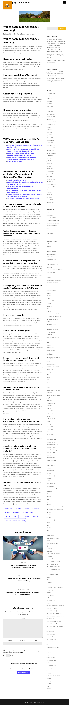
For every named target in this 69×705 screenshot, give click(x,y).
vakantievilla (50, 637)
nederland (49, 491)
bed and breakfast (52, 241)
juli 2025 (49, 127)
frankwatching (51, 332)
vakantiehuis (50, 618)
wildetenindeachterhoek (53, 676)
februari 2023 (50, 202)
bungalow (49, 267)
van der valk (50, 642)
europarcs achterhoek (53, 314)
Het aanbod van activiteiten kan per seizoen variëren (23, 198)
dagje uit (49, 303)
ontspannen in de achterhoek (55, 509)
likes (48, 431)
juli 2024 (49, 158)
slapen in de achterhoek (53, 553)
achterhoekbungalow (53, 223)
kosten (48, 416)
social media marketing (53, 569)
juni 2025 (49, 129)
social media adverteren (53, 561)
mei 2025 (49, 132)
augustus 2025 (51, 124)
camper (49, 277)
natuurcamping (51, 483)
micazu (49, 468)
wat (48, 663)
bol (47, 262)
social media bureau (52, 564)
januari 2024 (50, 174)
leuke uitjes (50, 429)
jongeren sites (51, 403)
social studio (50, 572)
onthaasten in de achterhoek (55, 507)
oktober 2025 (50, 119)
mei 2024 (49, 163)
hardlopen (49, 372)
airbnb (48, 231)
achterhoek (19, 509)
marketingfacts (51, 452)
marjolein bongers (52, 439)
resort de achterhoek (52, 543)
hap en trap (50, 369)
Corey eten (50, 78)
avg (48, 238)
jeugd (48, 398)
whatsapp (49, 668)
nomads (49, 496)
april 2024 (49, 166)
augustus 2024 (51, 155)
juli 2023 (49, 189)
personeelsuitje (51, 520)
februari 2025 (50, 140)
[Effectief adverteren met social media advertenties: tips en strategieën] (23, 547)
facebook (49, 321)
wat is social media (52, 665)
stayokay (49, 582)
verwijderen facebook (53, 647)
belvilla (49, 246)
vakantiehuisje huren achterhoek (56, 626)
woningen (49, 681)
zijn (48, 686)
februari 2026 (50, 109)
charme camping (51, 290)
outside (49, 517)
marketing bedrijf (52, 442)
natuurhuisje (50, 486)
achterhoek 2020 (51, 218)
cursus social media (52, 301)
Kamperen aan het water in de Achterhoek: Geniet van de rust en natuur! (56, 55)
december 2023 (51, 176)
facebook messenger (52, 329)
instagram (50, 393)
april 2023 (49, 197)
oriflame (49, 512)
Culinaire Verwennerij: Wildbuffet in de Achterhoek (56, 61)
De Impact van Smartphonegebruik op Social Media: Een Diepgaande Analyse (23, 580)
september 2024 (51, 153)
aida (48, 228)
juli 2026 (49, 96)
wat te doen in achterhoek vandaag (15, 520)
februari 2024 (50, 171)
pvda (48, 530)
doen (48, 308)
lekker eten (8, 516)
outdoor (49, 515)
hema (48, 377)
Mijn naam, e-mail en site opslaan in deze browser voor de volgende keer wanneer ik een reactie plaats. (22, 651)
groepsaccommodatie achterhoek (53, 353)
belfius (48, 244)
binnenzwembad (51, 254)
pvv (47, 533)
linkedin (49, 437)
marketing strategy (52, 450)
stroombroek (50, 585)
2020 (48, 212)
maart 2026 (50, 106)
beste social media (52, 249)
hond (48, 382)
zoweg (48, 694)
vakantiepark (50, 631)
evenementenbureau (52, 319)
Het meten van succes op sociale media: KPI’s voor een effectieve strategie (23, 593)
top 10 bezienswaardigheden (55, 587)
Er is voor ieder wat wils (14, 161)
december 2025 (51, 114)
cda (47, 285)
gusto (48, 361)
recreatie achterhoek (52, 538)
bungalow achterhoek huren (55, 270)
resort (48, 541)
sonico (48, 577)
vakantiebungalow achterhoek (55, 616)
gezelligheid (16, 512)
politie (48, 522)
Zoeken (49, 26)
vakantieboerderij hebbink (54, 613)
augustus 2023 (51, 187)
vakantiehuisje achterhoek (54, 624)
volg (48, 655)
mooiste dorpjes (51, 476)
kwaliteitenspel (51, 418)
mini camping (50, 470)
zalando (49, 683)
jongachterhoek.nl (21, 2)
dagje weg (49, 306)
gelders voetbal (51, 340)
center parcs (50, 288)
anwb (48, 236)
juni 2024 (49, 161)
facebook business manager (55, 327)
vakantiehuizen (51, 629)
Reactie (23, 618)
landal (48, 421)
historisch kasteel (28, 512)
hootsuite (49, 385)
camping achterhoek (52, 283)
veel (48, 644)
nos (48, 499)
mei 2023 (49, 194)
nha (48, 494)
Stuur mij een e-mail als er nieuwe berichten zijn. (23, 669)
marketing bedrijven (52, 444)
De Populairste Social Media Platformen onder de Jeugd (54, 50)
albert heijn (50, 233)
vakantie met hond (52, 608)
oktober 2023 (50, 181)
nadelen (49, 481)
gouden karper (51, 350)
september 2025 (51, 122)
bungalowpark (51, 272)
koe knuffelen (50, 411)
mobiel (49, 473)
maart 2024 (50, 168)
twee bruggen (50, 595)
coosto (48, 298)
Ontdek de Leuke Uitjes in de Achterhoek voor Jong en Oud (56, 73)
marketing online (51, 447)
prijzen (49, 528)
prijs (48, 525)
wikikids (49, 673)
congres (49, 293)
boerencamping (51, 259)
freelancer (49, 334)
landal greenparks (52, 424)
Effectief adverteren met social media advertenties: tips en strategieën (23, 566)
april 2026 (49, 104)
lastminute (50, 426)
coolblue (49, 296)
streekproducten (25, 516)
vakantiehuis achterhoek (54, 621)
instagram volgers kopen (54, 395)
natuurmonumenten (52, 489)
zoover (48, 689)
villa (48, 650)
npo (48, 502)
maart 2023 (50, 200)
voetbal (49, 652)
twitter (48, 598)
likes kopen (50, 434)
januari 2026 (50, 111)
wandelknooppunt (52, 660)
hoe (48, 380)
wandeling (36, 516)
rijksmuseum (50, 546)
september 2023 (51, 184)
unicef (48, 603)
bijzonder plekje (51, 251)
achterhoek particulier (53, 220)
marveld (49, 455)
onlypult (49, 504)
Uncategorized (9, 509)
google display (51, 347)
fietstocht (7, 512)
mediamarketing (51, 460)
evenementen (35, 509)
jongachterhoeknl (10, 34)
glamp (48, 342)
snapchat (49, 556)
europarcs (49, 311)
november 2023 (51, 179)
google (49, 345)
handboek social (51, 364)
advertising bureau (52, 225)
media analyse (51, 457)
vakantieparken (51, 634)
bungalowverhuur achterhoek (55, 275)
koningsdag (50, 413)
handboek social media (53, 367)
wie (47, 670)
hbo (48, 374)
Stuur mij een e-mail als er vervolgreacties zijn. (24, 663)
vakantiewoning (51, 639)
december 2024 (51, 145)
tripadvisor (50, 590)
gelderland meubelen (53, 337)
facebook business (52, 324)
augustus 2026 (51, 93)
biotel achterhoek (52, 257)
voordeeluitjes (51, 657)
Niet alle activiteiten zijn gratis (16, 180)
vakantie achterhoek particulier (55, 605)
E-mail (22, 640)
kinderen (49, 405)
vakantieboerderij (52, 611)
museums (49, 478)
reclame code (50, 535)
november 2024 (51, 148)
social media (50, 559)
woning (49, 678)
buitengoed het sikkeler (53, 264)
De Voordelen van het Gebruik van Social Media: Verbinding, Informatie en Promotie (56, 45)
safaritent (49, 551)
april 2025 (49, 135)
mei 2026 (49, 101)
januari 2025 (50, 142)
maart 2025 (50, 137)
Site (36, 640)
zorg (48, 691)
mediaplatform (51, 465)
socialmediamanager (53, 574)
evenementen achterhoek (54, 316)
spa (48, 579)
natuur (16, 516)
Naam (10, 640)
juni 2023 (49, 192)
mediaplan (50, 463)
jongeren (49, 400)
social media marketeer (53, 566)
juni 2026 (49, 98)
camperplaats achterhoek (54, 280)
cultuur (27, 509)
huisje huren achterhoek (53, 390)
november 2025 (51, 117)
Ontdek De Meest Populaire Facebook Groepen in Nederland (56, 40)
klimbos (49, 408)
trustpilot (49, 592)
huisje (48, 387)
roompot (49, 548)
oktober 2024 (50, 150)
